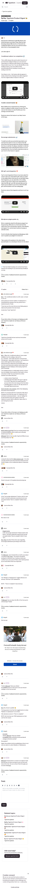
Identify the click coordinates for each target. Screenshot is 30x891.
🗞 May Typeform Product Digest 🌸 (13, 822)
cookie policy (23, 882)
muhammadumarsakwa (9, 477)
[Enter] (2, 6)
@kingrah (5, 555)
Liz (4, 37)
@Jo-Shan (3, 539)
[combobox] (15, 6)
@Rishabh (3, 436)
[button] (3, 3)
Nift (24, 178)
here (10, 765)
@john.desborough (6, 430)
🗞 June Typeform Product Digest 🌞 (14, 838)
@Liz (2, 297)
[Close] (28, 873)
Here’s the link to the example (8, 389)
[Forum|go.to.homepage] (12, 3)
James (5, 456)
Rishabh (5, 334)
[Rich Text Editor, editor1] (15, 794)
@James (3, 366)
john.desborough (7, 294)
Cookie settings (15, 887)
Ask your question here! (12, 856)
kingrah (5, 493)
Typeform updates (7, 11)
